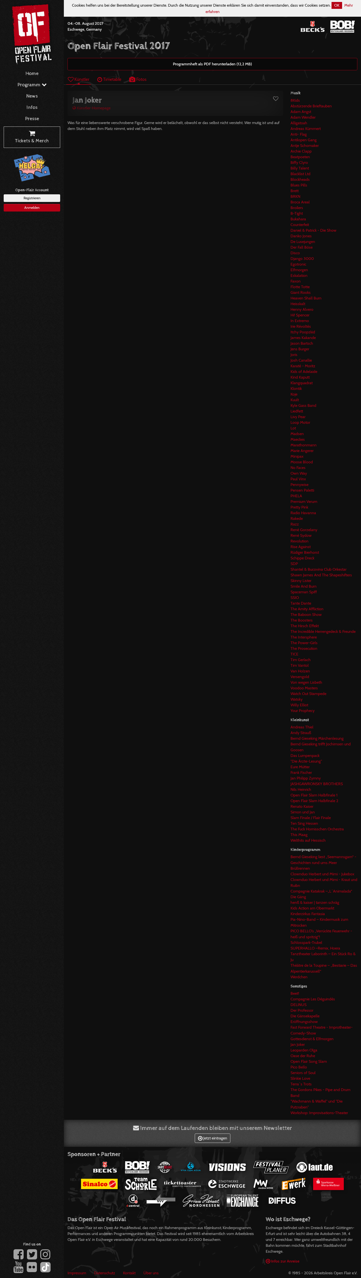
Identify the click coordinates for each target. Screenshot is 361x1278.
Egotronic (298, 264)
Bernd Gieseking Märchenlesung (317, 738)
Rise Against (301, 546)
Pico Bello (299, 1067)
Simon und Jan (303, 812)
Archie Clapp (301, 151)
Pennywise (299, 484)
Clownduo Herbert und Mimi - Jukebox (322, 874)
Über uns (151, 1273)
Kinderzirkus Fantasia (308, 913)
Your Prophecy (303, 710)
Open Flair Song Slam (309, 1061)
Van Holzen (300, 671)
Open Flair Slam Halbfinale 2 (314, 800)
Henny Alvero (302, 309)
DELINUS (298, 1004)
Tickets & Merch (32, 141)
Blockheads (300, 179)
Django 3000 (302, 258)
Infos (32, 107)
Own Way (299, 473)
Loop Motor (300, 422)
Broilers (297, 207)
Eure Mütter (300, 767)
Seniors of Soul (303, 1072)
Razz (295, 524)
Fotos (140, 79)
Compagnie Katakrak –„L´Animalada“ (321, 891)
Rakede (297, 518)
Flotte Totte (300, 286)
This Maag (299, 834)
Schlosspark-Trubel (306, 942)
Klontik (296, 388)
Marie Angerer (302, 450)
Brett (295, 190)
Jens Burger (300, 349)
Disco (295, 253)
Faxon (296, 281)
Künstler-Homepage (93, 108)
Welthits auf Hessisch (308, 840)
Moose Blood (302, 462)
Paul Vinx (298, 479)
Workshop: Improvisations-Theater (319, 1112)
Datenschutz (104, 1273)
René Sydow (301, 535)
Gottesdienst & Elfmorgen (312, 1039)
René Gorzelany (304, 529)
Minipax (297, 456)
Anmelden (32, 207)
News (32, 96)
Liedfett (297, 411)
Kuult (295, 400)
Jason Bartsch (302, 343)
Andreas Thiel (302, 727)
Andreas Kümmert (306, 128)
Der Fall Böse (302, 247)
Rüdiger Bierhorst (305, 552)
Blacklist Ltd (300, 173)
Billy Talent (300, 168)
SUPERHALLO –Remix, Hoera (315, 948)
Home (32, 73)
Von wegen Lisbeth (306, 682)
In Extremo (300, 320)
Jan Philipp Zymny (306, 778)
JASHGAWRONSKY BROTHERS (317, 783)
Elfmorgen (299, 270)
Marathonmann (304, 445)
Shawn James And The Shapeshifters (321, 575)
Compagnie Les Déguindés (313, 999)
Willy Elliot (299, 705)
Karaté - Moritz (303, 366)
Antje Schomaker (305, 145)
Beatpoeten (300, 157)
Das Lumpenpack (305, 755)
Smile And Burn (304, 586)
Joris (294, 354)
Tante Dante (301, 603)
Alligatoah (299, 123)
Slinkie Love (300, 1078)
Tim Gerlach (301, 659)
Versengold (300, 676)
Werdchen (299, 977)
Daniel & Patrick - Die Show (313, 230)
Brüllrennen (300, 868)
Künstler (81, 79)
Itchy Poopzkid (303, 332)
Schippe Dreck (302, 558)
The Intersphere (304, 637)
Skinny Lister (301, 580)
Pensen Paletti (302, 490)
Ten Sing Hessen (304, 823)
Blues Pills (299, 185)
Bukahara (298, 219)
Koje (294, 394)
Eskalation (299, 275)
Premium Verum (304, 501)
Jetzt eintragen (214, 1138)
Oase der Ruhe (303, 1055)
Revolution (299, 541)
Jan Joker (298, 1044)
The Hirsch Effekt (305, 626)
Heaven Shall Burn (306, 298)
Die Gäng (298, 897)
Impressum (77, 1273)
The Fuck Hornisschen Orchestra (317, 829)
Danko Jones (301, 236)
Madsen (297, 433)
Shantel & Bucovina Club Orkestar (319, 569)
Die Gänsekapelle (305, 1016)
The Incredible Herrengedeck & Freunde (323, 631)
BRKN (295, 196)
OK (336, 5)
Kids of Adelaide (304, 371)
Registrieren (32, 198)
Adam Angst (301, 111)
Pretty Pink (299, 507)
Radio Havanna (303, 513)
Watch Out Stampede (308, 693)
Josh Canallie (301, 360)
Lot (293, 428)
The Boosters (302, 620)
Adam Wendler (303, 117)
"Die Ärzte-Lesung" (306, 761)
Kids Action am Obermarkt (312, 908)
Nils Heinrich (301, 789)
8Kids (295, 100)
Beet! (295, 993)
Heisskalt (298, 303)
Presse (32, 119)
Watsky (297, 699)
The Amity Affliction (307, 609)
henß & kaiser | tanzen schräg (315, 902)
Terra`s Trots (301, 1084)
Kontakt (129, 1273)
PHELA (296, 496)
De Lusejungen (303, 241)
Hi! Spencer (300, 315)
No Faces (298, 467)
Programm (29, 85)
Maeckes (298, 439)
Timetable (111, 79)
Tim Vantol (300, 665)
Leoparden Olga (304, 1050)
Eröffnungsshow (304, 1021)
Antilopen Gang (304, 140)
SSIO (295, 597)
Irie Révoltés (301, 326)
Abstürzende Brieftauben (311, 106)
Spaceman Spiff (304, 592)
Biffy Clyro (299, 162)
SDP (294, 563)
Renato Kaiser (302, 806)
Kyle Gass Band (303, 405)
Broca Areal (300, 202)
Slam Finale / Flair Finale (311, 817)
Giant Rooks (301, 292)
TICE (294, 654)
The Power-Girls (304, 642)
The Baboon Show (306, 614)
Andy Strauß (301, 732)
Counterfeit (300, 224)
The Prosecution (304, 648)
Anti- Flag (299, 134)
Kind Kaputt (300, 377)
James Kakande (303, 337)
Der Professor (302, 1010)
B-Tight (297, 213)
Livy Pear (298, 416)
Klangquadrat (302, 383)
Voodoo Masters (304, 688)
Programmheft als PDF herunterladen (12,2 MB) (212, 64)
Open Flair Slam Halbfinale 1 (314, 795)
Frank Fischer (301, 772)
